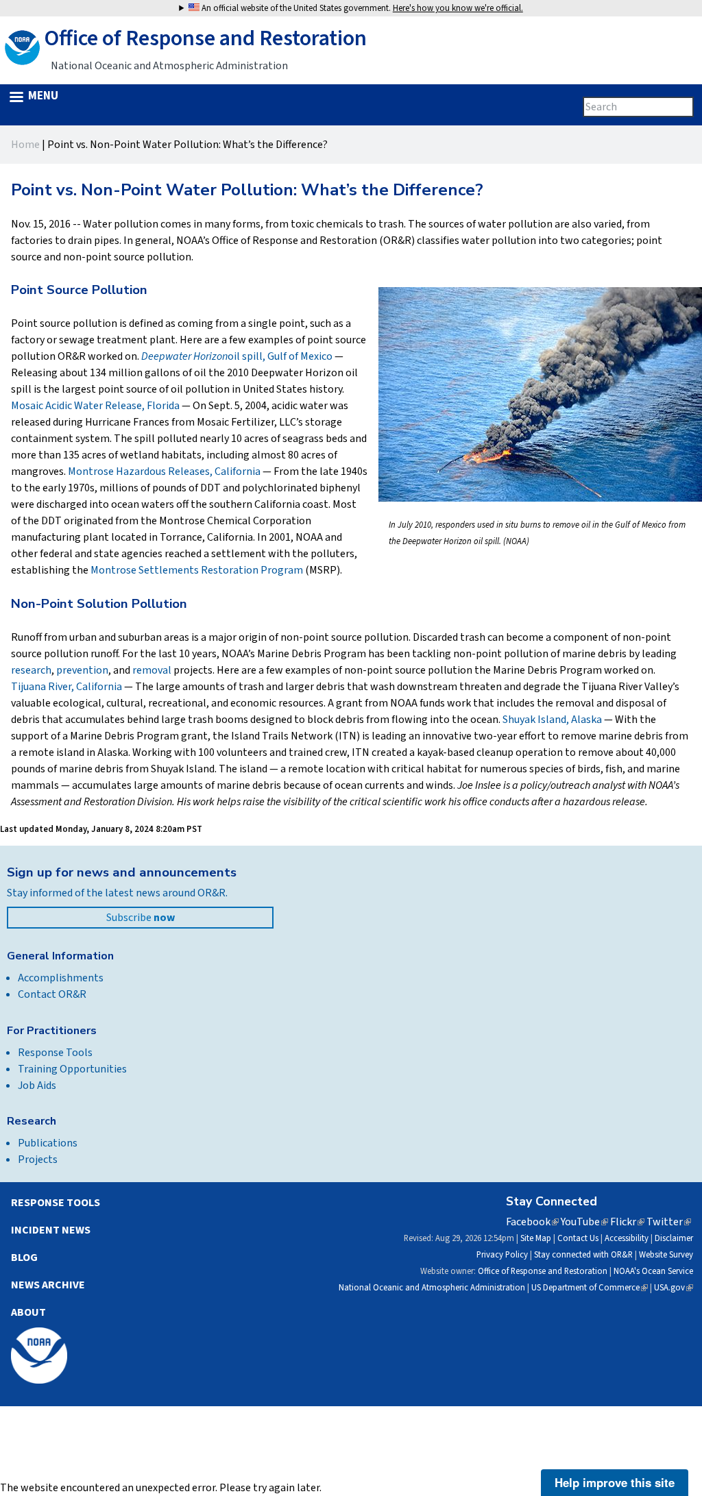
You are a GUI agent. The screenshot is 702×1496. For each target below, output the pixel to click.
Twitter (668, 1221)
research (31, 670)
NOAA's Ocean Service (653, 1271)
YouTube (584, 1221)
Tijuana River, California (66, 686)
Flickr (627, 1221)
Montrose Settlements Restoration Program (196, 570)
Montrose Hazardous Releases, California (164, 471)
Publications (47, 1143)
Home (25, 144)
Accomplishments (61, 977)
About (28, 1312)
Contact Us (577, 1238)
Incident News (50, 1230)
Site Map (535, 1238)
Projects (38, 1159)
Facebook (532, 1221)
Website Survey (666, 1255)
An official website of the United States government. (361, 8)
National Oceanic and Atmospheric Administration (432, 1288)
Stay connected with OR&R (583, 1255)
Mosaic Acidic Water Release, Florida (95, 405)
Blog (24, 1257)
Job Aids (37, 1085)
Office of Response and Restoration (542, 1271)
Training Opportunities (72, 1069)
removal (151, 670)
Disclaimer (674, 1238)
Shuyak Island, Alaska (552, 719)
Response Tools (55, 1052)
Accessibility (627, 1238)
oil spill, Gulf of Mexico (236, 356)
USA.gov (673, 1288)
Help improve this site (615, 1482)
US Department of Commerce (589, 1288)
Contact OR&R (52, 994)
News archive (48, 1284)
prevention (82, 670)
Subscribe (140, 917)
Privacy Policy (502, 1255)
